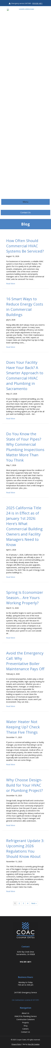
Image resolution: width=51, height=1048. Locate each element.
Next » (34, 903)
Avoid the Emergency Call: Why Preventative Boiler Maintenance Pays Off (25, 660)
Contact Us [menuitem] (25, 1032)
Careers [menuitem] (25, 1029)
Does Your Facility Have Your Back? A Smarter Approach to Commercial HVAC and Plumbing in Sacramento (24, 375)
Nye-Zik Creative (33, 1044)
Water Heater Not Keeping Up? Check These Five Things (23, 727)
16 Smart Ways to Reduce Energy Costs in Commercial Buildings (24, 306)
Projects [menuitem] (25, 1022)
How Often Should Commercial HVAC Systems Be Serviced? (25, 246)
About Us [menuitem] (25, 1013)
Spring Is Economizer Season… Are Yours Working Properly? (24, 597)
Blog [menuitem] (25, 1025)
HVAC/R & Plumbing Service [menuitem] (25, 1016)
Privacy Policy (16, 1044)
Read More (10, 283)
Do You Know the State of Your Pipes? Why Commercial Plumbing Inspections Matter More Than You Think (25, 447)
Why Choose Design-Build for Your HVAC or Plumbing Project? (24, 785)
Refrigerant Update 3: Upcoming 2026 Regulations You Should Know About (25, 848)
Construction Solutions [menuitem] (25, 1019)
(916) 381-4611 (37, 3)
